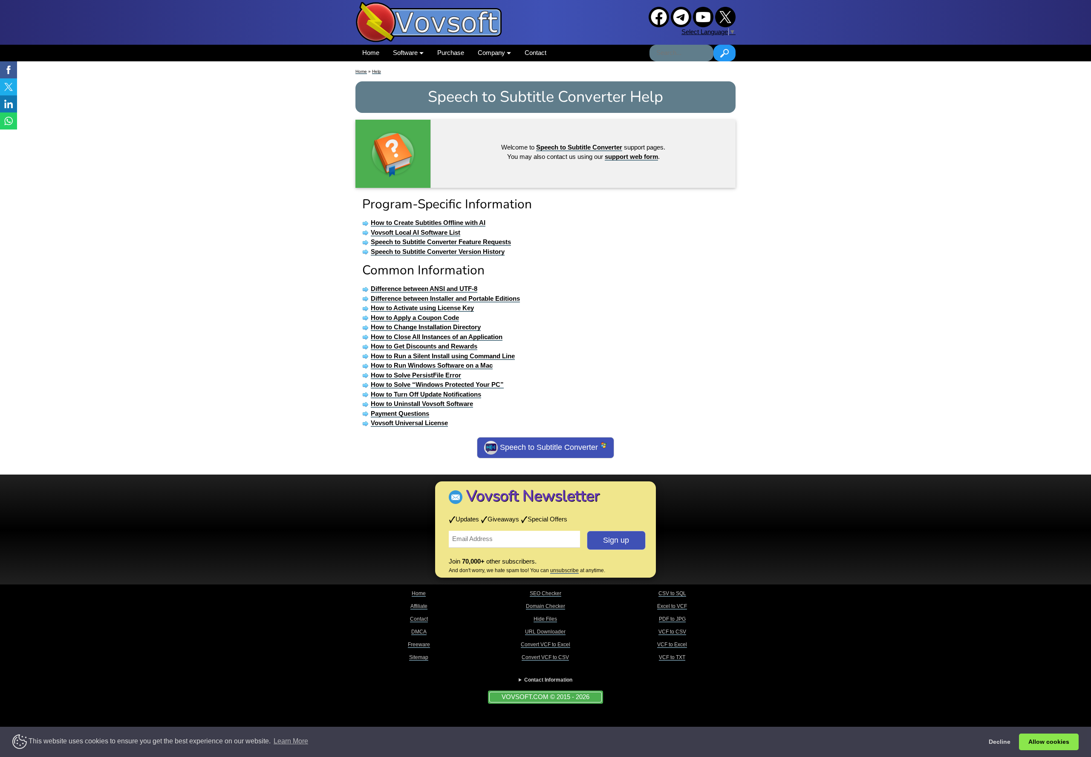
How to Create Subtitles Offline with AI (428, 222)
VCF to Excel (672, 645)
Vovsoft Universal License (409, 422)
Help (376, 71)
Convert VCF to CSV (545, 657)
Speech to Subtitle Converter (549, 447)
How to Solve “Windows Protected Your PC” (437, 384)
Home (370, 52)
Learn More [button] (291, 741)
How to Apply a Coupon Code (415, 317)
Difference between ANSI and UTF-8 (424, 288)
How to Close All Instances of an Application (436, 336)
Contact (535, 52)
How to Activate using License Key (422, 307)
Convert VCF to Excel (545, 645)
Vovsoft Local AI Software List (415, 232)
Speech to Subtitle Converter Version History (438, 251)
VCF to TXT (672, 657)
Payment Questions (400, 413)
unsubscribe (564, 570)
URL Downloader (545, 632)
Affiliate (418, 606)
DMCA (419, 632)
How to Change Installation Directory (426, 327)
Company (492, 52)
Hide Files (545, 619)
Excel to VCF (672, 606)
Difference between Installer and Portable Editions (445, 298)
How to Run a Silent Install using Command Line (443, 356)
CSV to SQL (672, 593)
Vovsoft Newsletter (533, 496)
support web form (631, 156)
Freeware (419, 645)
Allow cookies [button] (1048, 741)
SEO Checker (545, 593)
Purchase (450, 52)
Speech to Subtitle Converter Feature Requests (441, 241)
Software (406, 52)
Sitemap (418, 657)
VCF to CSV (672, 632)
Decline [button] (999, 741)
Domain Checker (545, 606)
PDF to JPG (672, 619)
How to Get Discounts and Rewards (424, 346)
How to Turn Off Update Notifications (426, 394)
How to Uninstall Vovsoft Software (422, 403)
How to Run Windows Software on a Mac (432, 365)
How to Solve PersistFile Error (416, 375)
